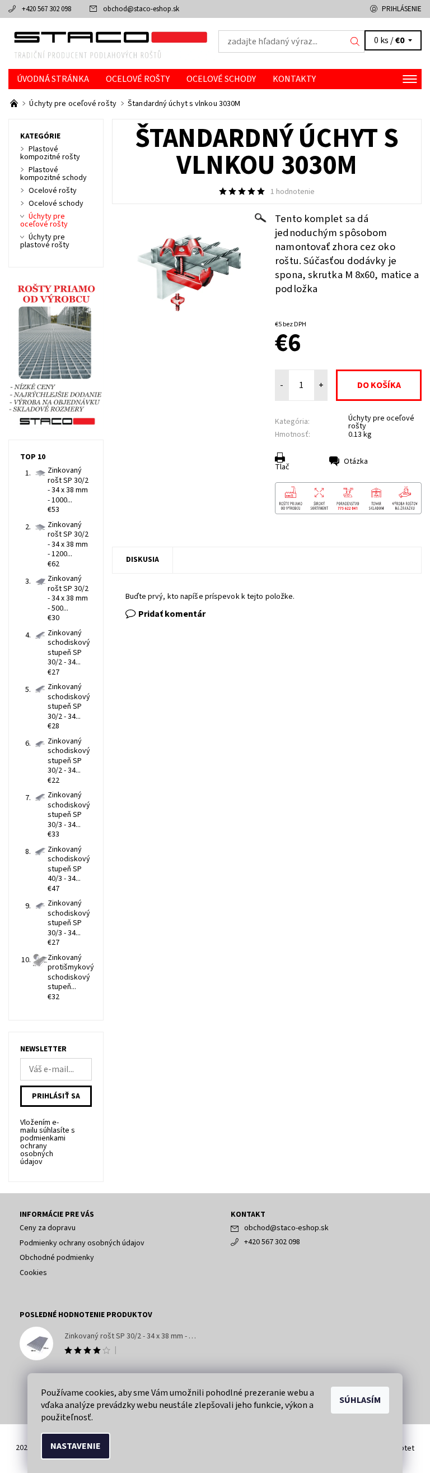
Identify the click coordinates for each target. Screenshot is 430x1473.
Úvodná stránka (53, 79)
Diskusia (142, 559)
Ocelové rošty (138, 79)
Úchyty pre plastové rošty (44, 241)
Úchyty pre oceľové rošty (381, 422)
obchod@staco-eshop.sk (141, 9)
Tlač (282, 467)
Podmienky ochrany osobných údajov (82, 1243)
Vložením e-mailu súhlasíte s (47, 1142)
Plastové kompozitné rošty (50, 153)
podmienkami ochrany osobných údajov (43, 1150)
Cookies (33, 1272)
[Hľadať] (355, 41)
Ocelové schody (221, 79)
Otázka (356, 461)
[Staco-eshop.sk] (111, 43)
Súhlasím (360, 1400)
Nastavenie (75, 1446)
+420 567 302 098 (46, 9)
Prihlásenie (402, 9)
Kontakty (294, 79)
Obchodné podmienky (57, 1257)
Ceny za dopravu (48, 1228)
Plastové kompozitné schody (53, 173)
